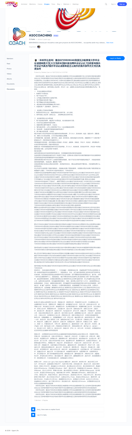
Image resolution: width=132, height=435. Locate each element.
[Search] (106, 4)
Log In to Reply (115, 58)
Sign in (113, 4)
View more (109, 42)
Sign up (122, 4)
